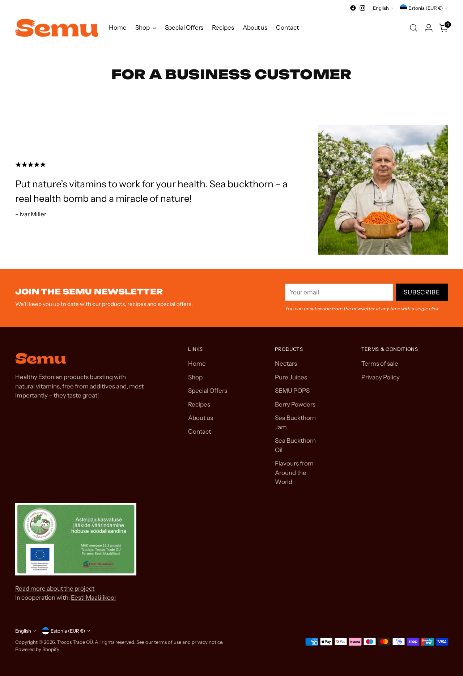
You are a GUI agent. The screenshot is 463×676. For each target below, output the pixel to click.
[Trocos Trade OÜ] (56, 28)
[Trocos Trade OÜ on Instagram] (362, 8)
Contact (199, 431)
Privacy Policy (380, 377)
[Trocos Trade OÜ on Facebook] (353, 8)
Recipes (199, 404)
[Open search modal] (413, 28)
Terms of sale (379, 363)
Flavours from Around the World (294, 472)
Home (197, 363)
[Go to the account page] (428, 28)
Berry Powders (295, 404)
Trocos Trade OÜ (75, 642)
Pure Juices (291, 377)
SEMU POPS (292, 390)
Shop (195, 377)
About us (200, 417)
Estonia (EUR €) (425, 8)
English (381, 8)
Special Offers (207, 390)
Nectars (286, 363)
